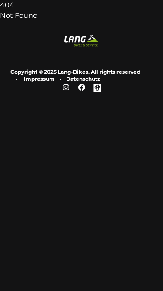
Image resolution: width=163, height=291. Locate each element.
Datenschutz (83, 78)
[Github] (97, 87)
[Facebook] (81, 87)
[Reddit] (66, 87)
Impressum (39, 78)
